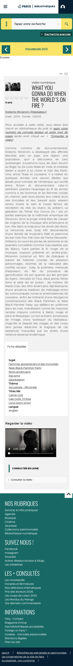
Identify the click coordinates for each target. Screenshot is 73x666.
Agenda (10, 514)
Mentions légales (16, 638)
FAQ (7, 618)
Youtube (10, 556)
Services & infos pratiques (21, 510)
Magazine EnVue (16, 622)
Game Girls (16, 395)
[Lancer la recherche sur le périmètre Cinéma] (66, 23)
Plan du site (12, 642)
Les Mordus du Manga (19, 599)
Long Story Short (20, 403)
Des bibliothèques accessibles (24, 626)
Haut (68, 494)
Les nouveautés (15, 580)
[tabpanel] (36, 385)
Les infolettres (14, 564)
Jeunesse (11, 525)
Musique (10, 518)
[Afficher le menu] (5, 6)
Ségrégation (17, 379)
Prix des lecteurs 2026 (19, 591)
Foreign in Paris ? (16, 630)
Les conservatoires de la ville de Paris (23, 656)
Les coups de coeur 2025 (21, 595)
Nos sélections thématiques (23, 587)
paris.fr (5, 652)
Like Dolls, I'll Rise (20, 399)
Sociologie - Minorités (23, 387)
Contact (18, 618)
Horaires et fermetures (19, 584)
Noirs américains (20, 372)
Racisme (14, 375)
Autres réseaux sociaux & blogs (24, 560)
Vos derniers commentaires (23, 603)
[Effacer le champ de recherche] (59, 23)
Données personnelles (32, 634)
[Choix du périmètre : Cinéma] (6, 23)
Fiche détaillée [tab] (16, 346)
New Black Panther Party (25, 368)
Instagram (11, 552)
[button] (65, 7)
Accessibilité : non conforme (18, 660)
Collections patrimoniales (21, 529)
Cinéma (10, 521)
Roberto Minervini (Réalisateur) (26, 112)
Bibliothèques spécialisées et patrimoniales (42, 652)
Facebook (11, 549)
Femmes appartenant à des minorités (33, 364)
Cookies (10, 634)
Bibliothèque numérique (21, 533)
